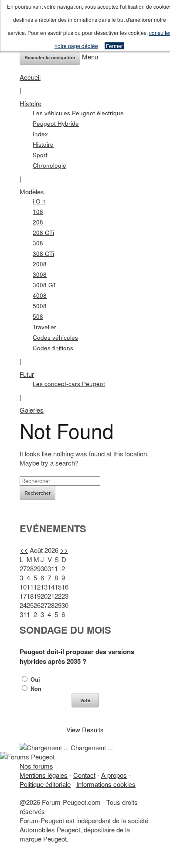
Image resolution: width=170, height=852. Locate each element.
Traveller (44, 327)
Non (35, 688)
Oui (34, 679)
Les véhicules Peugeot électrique (78, 113)
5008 (40, 306)
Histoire (30, 103)
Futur (27, 374)
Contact (84, 775)
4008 (40, 295)
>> (64, 550)
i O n (39, 201)
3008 (40, 274)
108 (38, 211)
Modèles (32, 191)
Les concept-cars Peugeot (69, 383)
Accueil (30, 77)
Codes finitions (53, 348)
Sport (40, 155)
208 (38, 222)
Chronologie (49, 165)
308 (38, 243)
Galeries (32, 409)
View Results (85, 729)
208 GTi (43, 232)
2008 (40, 264)
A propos (114, 775)
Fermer (114, 45)
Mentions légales (44, 775)
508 (38, 316)
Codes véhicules (55, 337)
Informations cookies (106, 784)
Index (40, 134)
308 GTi (43, 253)
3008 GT (44, 285)
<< (24, 550)
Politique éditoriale (45, 784)
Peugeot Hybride (56, 123)
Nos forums (36, 765)
